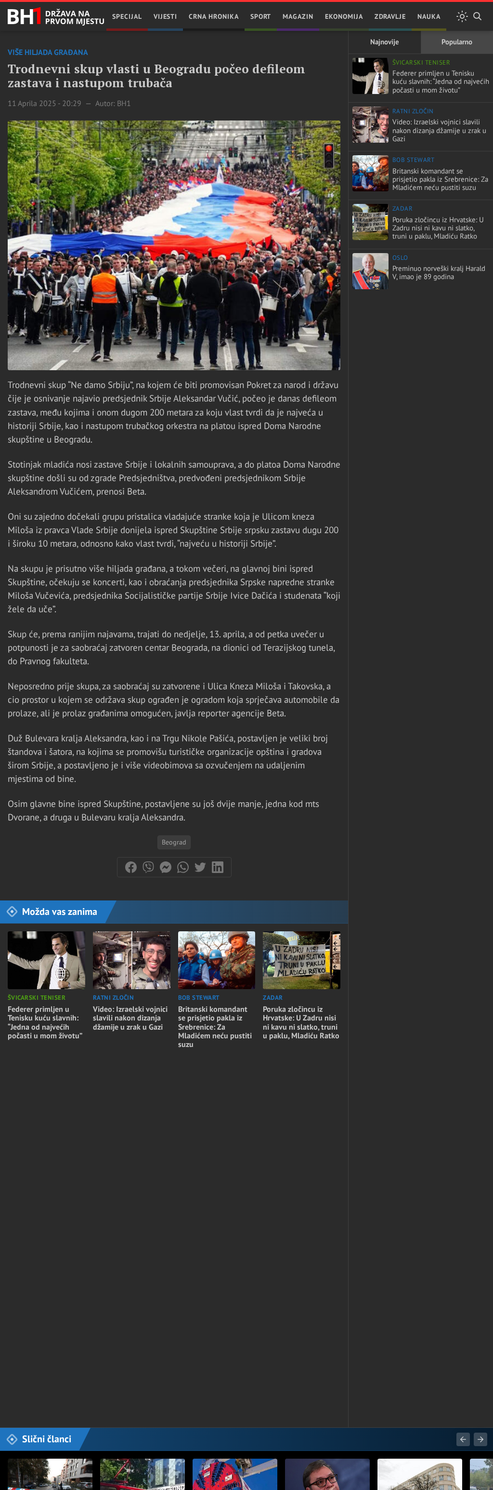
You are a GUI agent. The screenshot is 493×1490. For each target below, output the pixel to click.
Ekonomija (344, 16)
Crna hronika (213, 16)
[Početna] (56, 16)
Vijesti (166, 16)
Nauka (429, 16)
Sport (261, 16)
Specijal (127, 16)
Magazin (298, 16)
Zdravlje (390, 16)
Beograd (174, 842)
